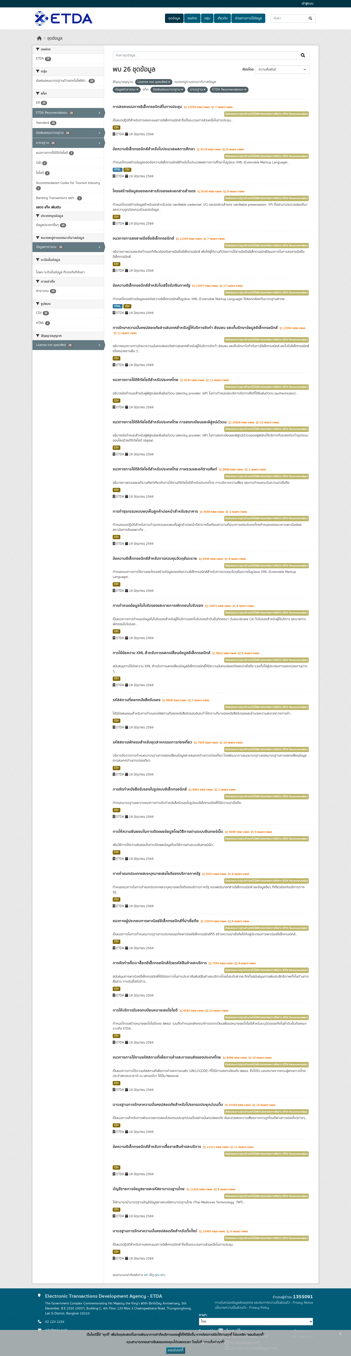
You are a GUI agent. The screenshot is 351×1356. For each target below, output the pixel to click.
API (146, 1275)
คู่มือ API (159, 1275)
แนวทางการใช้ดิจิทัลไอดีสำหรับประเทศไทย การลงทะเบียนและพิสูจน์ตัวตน (170, 422)
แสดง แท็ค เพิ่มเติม (48, 207)
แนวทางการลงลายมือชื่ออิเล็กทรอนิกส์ (144, 238)
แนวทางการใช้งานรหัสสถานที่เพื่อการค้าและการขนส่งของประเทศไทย (167, 1057)
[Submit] (311, 18)
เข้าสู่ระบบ (308, 3)
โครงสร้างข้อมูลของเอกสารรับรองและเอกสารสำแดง (155, 191)
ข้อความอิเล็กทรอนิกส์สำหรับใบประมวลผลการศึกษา (154, 149)
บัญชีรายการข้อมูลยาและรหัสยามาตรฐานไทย (149, 1189)
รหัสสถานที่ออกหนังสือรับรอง (137, 700)
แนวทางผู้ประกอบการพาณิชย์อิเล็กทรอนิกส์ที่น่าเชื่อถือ (156, 921)
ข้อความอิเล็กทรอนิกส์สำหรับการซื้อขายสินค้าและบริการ (157, 1147)
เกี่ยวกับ (223, 18)
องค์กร (192, 18)
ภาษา (203, 1315)
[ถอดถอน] (169, 82)
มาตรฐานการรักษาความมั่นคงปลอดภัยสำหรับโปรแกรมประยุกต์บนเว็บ (168, 1105)
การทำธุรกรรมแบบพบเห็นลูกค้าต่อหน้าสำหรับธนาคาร (156, 511)
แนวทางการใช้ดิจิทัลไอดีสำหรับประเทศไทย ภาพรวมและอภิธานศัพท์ (165, 469)
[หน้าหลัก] (39, 38)
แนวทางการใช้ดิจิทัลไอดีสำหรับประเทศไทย (146, 380)
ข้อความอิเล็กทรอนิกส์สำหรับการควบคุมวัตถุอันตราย (155, 558)
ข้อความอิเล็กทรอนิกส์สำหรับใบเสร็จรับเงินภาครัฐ (152, 285)
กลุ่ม (207, 18)
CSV (116, 127)
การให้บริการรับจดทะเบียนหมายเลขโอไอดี (146, 1010)
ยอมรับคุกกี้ (175, 1350)
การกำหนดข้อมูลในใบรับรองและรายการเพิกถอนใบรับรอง (158, 606)
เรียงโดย (248, 69)
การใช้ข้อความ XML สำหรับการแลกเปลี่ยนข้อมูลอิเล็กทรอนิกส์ (162, 653)
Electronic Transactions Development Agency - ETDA (103, 1296)
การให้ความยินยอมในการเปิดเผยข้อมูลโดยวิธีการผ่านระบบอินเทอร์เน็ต (168, 832)
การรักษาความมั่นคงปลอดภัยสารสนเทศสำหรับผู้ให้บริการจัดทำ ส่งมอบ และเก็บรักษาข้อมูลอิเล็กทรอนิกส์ (196, 328)
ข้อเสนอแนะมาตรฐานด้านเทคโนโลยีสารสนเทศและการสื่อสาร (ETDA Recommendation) (266, 114)
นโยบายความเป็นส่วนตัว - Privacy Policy (242, 1307)
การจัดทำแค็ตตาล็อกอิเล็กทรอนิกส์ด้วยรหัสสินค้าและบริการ (160, 963)
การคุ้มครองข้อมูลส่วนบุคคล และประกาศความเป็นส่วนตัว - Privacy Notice (264, 1302)
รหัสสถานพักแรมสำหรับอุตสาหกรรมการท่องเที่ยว (153, 742)
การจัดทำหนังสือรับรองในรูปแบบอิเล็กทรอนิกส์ (150, 789)
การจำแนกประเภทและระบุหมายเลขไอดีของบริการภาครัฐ (157, 874)
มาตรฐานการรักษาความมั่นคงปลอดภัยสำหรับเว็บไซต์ (155, 1231)
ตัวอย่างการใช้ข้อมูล (248, 18)
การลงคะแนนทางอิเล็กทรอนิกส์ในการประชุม (148, 107)
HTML (117, 170)
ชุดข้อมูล (174, 18)
